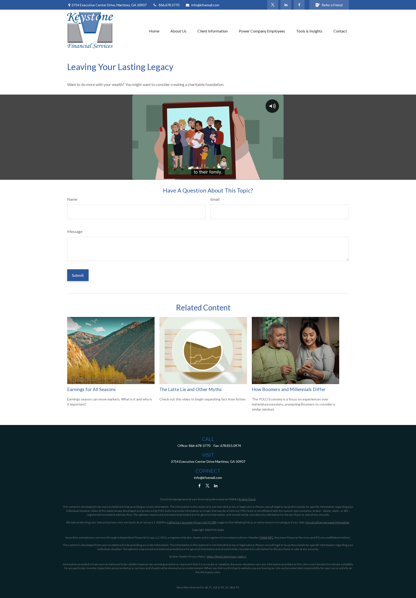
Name (72, 199)
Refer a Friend (332, 5)
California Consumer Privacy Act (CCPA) (191, 522)
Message (74, 231)
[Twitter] (272, 5)
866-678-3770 (199, 446)
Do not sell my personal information (327, 522)
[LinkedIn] (285, 5)
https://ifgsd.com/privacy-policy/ (227, 556)
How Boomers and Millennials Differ (288, 389)
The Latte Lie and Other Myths (190, 389)
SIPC (270, 537)
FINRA (263, 537)
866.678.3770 (169, 5)
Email (215, 199)
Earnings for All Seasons (91, 389)
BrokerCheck (247, 499)
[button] (154, 31)
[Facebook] (299, 5)
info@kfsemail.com (205, 5)
